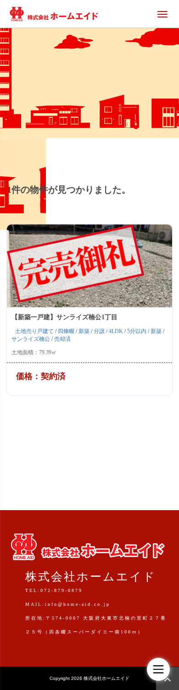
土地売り (26, 331)
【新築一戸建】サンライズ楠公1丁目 (64, 317)
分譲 (99, 331)
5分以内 (136, 331)
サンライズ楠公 (30, 339)
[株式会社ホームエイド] (54, 13)
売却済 (62, 339)
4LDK (116, 331)
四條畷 (66, 331)
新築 (84, 331)
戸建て (45, 331)
